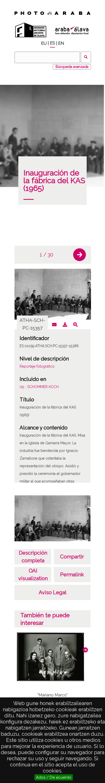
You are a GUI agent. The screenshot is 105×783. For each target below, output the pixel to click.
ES (52, 43)
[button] (79, 254)
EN (61, 43)
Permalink (72, 574)
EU (44, 43)
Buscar (86, 57)
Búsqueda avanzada (72, 67)
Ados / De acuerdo (53, 777)
